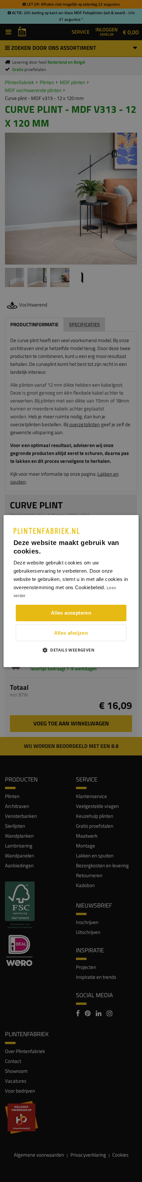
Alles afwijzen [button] (71, 633)
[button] (71, 650)
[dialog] (71, 591)
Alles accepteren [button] (71, 613)
